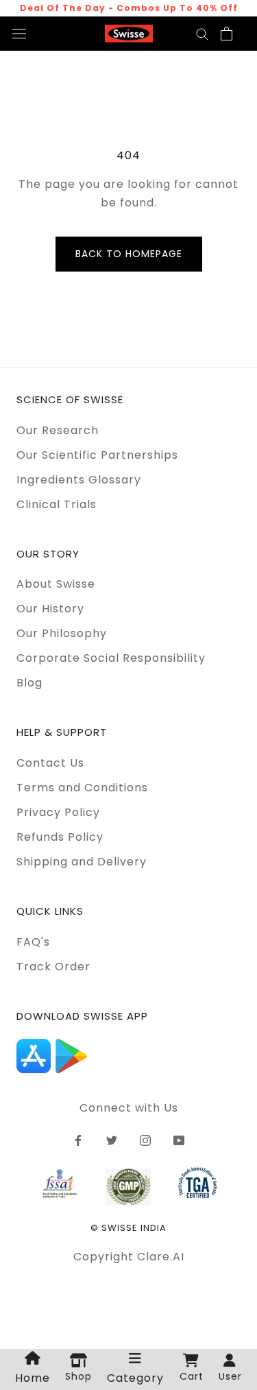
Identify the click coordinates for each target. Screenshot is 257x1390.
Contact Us (50, 763)
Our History (50, 608)
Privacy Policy (58, 812)
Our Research (57, 430)
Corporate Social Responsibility (111, 658)
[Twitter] (111, 1140)
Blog (29, 683)
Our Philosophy (61, 633)
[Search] (202, 33)
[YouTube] (178, 1140)
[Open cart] (226, 33)
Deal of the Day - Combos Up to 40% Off (129, 8)
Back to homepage (128, 254)
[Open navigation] (19, 33)
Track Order (53, 966)
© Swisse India (128, 1227)
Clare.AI (160, 1257)
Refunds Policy (59, 837)
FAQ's (33, 942)
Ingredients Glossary (78, 480)
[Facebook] (78, 1140)
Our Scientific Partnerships (97, 455)
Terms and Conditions (82, 787)
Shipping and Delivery (81, 862)
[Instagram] (145, 1140)
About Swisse (55, 584)
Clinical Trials (56, 504)
